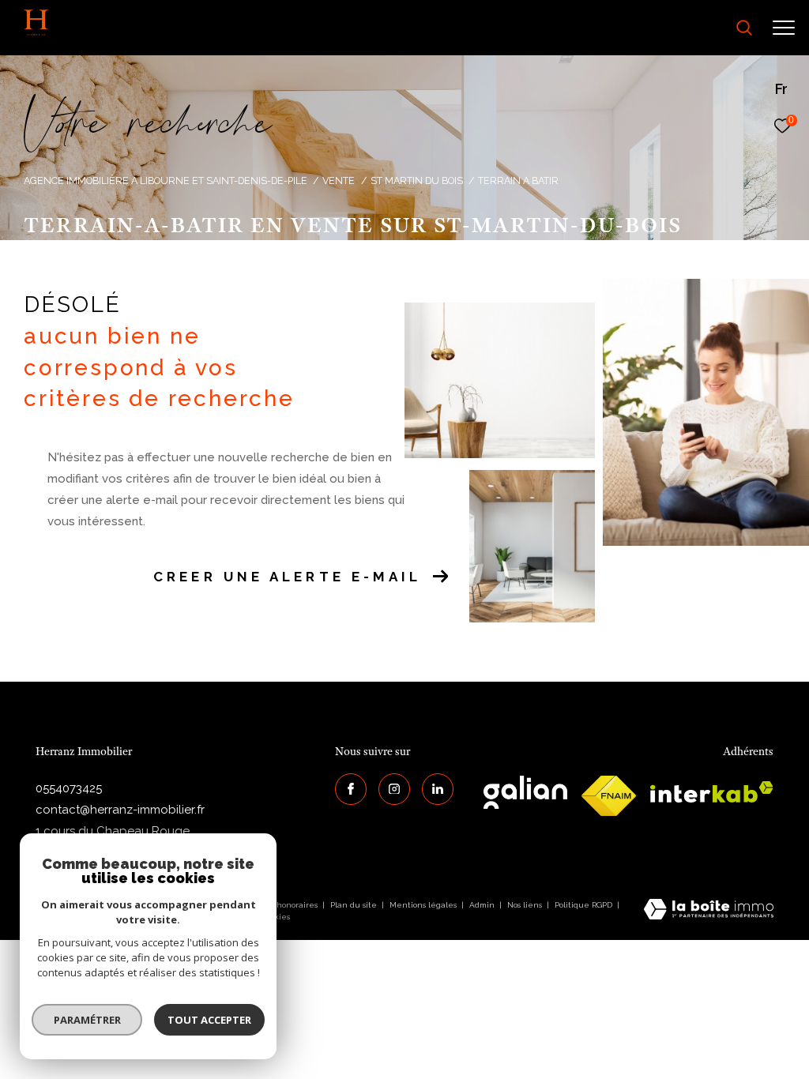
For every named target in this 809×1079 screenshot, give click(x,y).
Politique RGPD (583, 904)
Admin (483, 904)
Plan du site (354, 904)
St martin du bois (417, 180)
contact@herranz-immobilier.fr (120, 810)
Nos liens (525, 904)
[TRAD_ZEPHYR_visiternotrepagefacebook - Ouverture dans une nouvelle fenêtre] (351, 789)
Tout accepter (209, 1020)
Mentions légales (424, 904)
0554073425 (69, 788)
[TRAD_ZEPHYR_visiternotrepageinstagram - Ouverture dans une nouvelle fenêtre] (394, 789)
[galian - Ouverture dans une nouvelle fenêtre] (525, 792)
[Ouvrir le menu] (783, 27)
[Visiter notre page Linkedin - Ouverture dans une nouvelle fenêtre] (437, 789)
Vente (338, 180)
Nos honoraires (289, 904)
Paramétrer (87, 1020)
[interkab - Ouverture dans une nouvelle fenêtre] (711, 792)
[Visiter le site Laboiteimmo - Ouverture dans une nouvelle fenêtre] (708, 911)
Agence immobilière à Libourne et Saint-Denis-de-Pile (165, 180)
